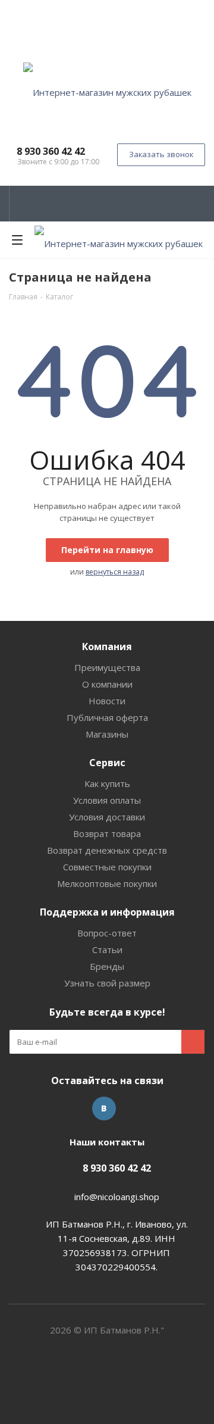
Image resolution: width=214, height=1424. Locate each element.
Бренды (107, 966)
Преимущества (107, 667)
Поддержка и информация (107, 912)
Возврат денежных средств (107, 850)
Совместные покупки (107, 867)
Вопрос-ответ (107, 933)
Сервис (107, 762)
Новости (107, 701)
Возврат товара (107, 833)
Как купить (107, 783)
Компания (107, 646)
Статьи (107, 949)
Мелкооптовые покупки (107, 883)
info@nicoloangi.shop (116, 1197)
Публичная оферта (107, 717)
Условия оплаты (107, 800)
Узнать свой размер (107, 983)
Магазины (107, 734)
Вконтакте (104, 1108)
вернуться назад (115, 572)
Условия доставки (107, 817)
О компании (107, 684)
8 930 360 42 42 (51, 151)
